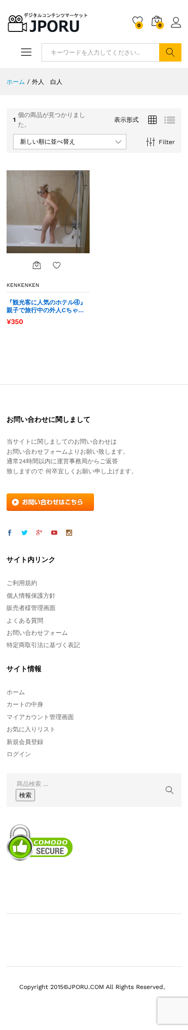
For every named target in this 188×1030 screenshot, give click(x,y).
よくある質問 (25, 620)
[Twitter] (24, 533)
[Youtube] (54, 533)
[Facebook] (9, 533)
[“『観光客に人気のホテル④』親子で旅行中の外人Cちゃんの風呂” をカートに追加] (36, 265)
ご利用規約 (22, 582)
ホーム (16, 692)
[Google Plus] (39, 533)
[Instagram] (69, 533)
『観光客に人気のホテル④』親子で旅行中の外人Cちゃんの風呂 (46, 306)
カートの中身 (25, 704)
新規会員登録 (25, 741)
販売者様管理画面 (31, 607)
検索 (170, 52)
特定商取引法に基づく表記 (43, 644)
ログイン (19, 754)
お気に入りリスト (31, 729)
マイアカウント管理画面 (40, 716)
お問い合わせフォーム (37, 632)
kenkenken (23, 285)
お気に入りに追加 (56, 265)
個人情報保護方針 (31, 595)
